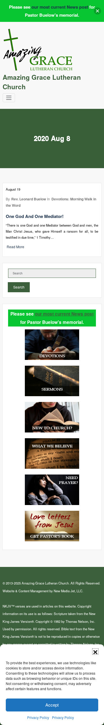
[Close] (97, 11)
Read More (15, 246)
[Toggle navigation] (9, 97)
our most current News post (64, 314)
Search (19, 286)
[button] (95, 651)
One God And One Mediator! (35, 216)
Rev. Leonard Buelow (28, 199)
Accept (52, 705)
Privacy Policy (38, 717)
